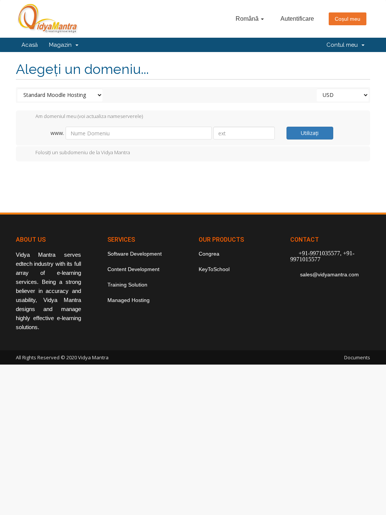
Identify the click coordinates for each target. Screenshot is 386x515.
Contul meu (343, 44)
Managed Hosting (128, 300)
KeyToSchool (214, 269)
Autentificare (297, 18)
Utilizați (310, 132)
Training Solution (127, 285)
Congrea (209, 254)
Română (248, 18)
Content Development (133, 269)
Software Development (134, 254)
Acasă (29, 44)
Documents (357, 357)
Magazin (62, 44)
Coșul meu (347, 19)
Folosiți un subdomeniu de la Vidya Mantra (82, 152)
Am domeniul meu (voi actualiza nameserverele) (89, 116)
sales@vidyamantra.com (329, 274)
